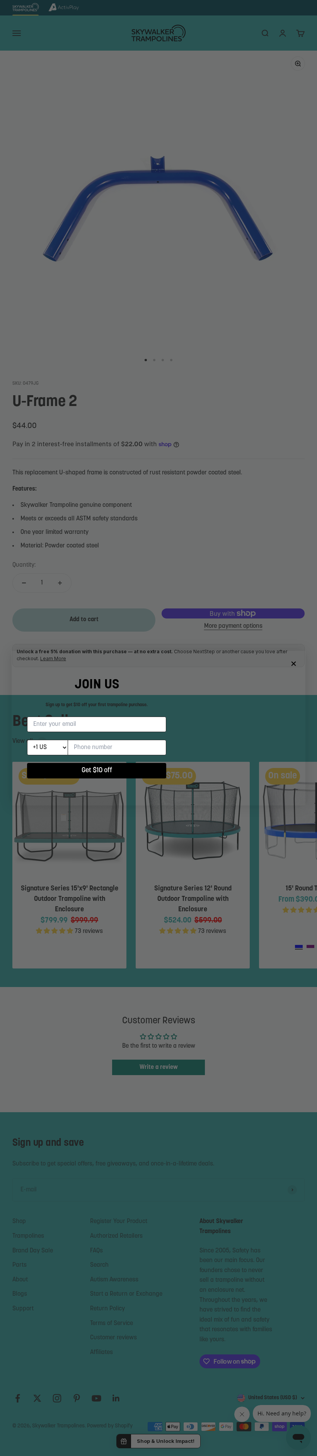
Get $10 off (97, 770)
